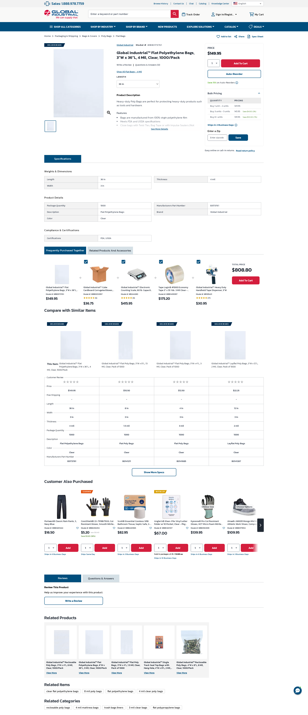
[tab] (62, 159)
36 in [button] (121, 84)
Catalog (202, 3)
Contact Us (178, 3)
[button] (248, 3)
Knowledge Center (220, 3)
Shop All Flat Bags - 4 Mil (129, 71)
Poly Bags (106, 36)
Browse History (161, 3)
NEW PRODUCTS (167, 27)
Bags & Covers (89, 36)
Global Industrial (125, 45)
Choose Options (244, 506)
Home (47, 36)
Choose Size (98, 506)
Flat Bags (120, 36)
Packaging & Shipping (66, 36)
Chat (191, 3)
